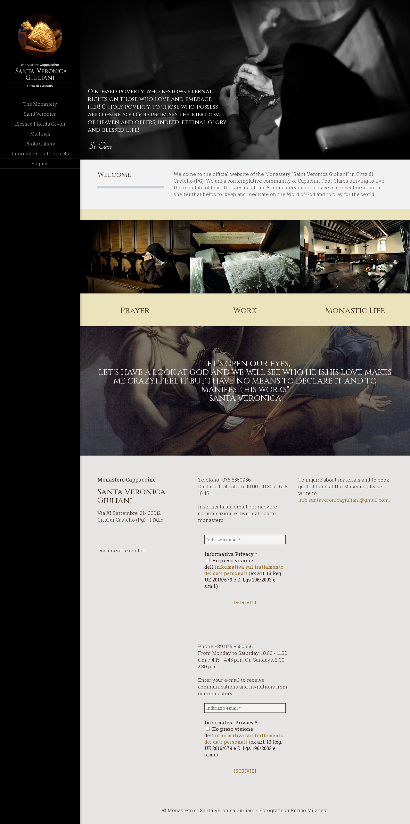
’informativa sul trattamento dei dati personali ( (243, 570)
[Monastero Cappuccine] (40, 50)
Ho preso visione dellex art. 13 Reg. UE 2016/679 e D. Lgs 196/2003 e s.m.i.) (243, 573)
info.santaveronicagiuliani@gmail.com (343, 500)
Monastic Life (355, 310)
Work (245, 310)
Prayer (135, 310)
